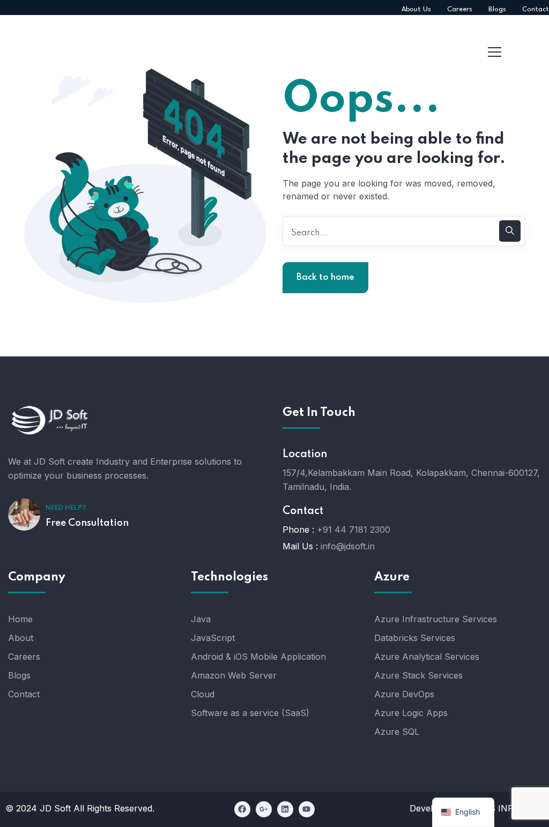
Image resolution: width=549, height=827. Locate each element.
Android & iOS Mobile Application (258, 656)
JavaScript (213, 637)
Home (20, 619)
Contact (24, 694)
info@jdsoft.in (348, 546)
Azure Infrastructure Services (435, 619)
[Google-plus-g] (264, 809)
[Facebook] (242, 809)
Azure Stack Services (418, 675)
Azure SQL (396, 731)
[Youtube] (307, 809)
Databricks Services (414, 637)
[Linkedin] (285, 809)
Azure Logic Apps (411, 712)
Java (201, 619)
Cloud (202, 694)
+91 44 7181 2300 (353, 529)
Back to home (325, 277)
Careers (24, 656)
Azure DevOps (404, 694)
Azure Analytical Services (426, 656)
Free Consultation (87, 523)
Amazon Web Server (234, 675)
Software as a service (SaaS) (250, 712)
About (20, 637)
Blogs (19, 675)
